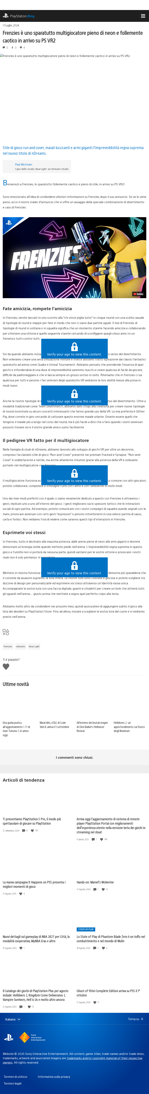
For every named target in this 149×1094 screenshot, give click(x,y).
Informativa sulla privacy (54, 1077)
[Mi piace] (33, 830)
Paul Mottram (23, 164)
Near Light (34, 646)
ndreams (20, 646)
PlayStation (22, 16)
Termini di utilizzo (15, 1077)
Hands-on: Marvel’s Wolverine (95, 882)
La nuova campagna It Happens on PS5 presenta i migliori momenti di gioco (34, 884)
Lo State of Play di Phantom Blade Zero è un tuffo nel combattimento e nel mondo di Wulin (111, 938)
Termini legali (12, 1083)
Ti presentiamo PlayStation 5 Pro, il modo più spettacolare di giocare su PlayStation (32, 821)
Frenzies (8, 646)
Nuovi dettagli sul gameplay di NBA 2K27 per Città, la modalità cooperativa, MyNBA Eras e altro (36, 938)
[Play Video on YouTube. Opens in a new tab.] (138, 294)
